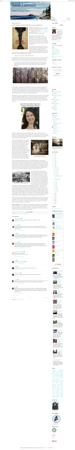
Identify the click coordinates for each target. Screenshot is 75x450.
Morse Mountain (54, 374)
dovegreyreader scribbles (57, 123)
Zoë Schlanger (54, 220)
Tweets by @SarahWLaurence (56, 208)
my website (54, 48)
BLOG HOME (14, 20)
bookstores (56, 380)
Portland (56, 376)
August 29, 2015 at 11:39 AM (19, 256)
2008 (54, 202)
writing (61, 394)
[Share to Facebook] (31, 212)
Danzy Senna (56, 246)
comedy (59, 381)
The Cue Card (55, 115)
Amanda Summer (17, 218)
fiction (61, 384)
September (56, 172)
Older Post (46, 297)
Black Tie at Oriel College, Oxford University (58, 360)
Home (30, 297)
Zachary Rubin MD (55, 231)
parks (53, 388)
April (55, 186)
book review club (57, 378)
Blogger (53, 447)
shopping (53, 392)
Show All (62, 134)
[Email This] (27, 212)
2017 (54, 163)
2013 (54, 194)
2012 (54, 196)
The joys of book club (56, 100)
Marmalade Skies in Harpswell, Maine (57, 179)
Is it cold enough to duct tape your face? (60, 271)
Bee (15, 286)
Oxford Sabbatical (55, 375)
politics (61, 388)
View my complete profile (56, 41)
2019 (54, 160)
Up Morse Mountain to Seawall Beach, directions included (60, 282)
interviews (54, 386)
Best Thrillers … (55, 116)
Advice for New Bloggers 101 (60, 330)
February (55, 189)
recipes (53, 391)
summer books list (55, 393)
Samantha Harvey (57, 238)
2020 (54, 158)
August (55, 174)
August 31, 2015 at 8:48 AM (18, 263)
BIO (21, 20)
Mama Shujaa (55, 103)
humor (62, 385)
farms (58, 384)
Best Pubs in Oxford (59, 321)
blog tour (18, 213)
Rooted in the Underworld (57, 92)
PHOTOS (31, 20)
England (61, 370)
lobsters (62, 386)
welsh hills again (56, 99)
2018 (54, 161)
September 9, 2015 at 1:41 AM (19, 269)
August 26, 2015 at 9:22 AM (18, 221)
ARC (15, 213)
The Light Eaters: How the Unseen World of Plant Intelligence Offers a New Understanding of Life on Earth (57, 217)
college (56, 381)
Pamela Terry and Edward (18, 251)
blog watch (56, 377)
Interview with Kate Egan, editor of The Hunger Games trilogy (60, 302)
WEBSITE (18, 20)
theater (62, 393)
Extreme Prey (55, 108)
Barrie (15, 266)
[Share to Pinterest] (32, 212)
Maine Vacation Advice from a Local (60, 311)
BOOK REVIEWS (36, 20)
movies (53, 387)
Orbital (56, 237)
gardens (53, 385)
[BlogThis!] (28, 212)
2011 (54, 197)
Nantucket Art (58, 54)
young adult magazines (55, 397)
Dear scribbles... (55, 124)
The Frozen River (57, 241)
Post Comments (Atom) (20, 299)
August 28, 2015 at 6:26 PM (18, 248)
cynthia (15, 279)
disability (61, 382)
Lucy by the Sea (57, 254)
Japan (58, 371)
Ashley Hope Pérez (42, 27)
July (55, 181)
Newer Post (14, 297)
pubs (62, 390)
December (56, 167)
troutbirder (55, 107)
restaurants (57, 391)
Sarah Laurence (24, 5)
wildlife (57, 394)
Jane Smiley (56, 259)
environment (54, 384)
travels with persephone (57, 91)
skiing (57, 392)
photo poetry (57, 388)
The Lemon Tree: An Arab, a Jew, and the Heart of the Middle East (59, 250)
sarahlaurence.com (55, 149)
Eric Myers (59, 39)
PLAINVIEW (46, 447)
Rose (15, 233)
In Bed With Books (56, 118)
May (55, 184)
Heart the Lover (57, 233)
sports (60, 392)
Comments (55, 63)
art (52, 377)
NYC (59, 374)
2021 (54, 157)
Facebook (54, 49)
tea (59, 393)
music (62, 387)
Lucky (56, 258)
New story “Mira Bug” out (57, 127)
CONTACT (48, 20)
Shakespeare (60, 376)
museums (58, 387)
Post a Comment (15, 295)
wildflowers (54, 394)
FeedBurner (59, 75)
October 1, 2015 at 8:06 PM (18, 283)
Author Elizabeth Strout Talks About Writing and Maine (60, 341)
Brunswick (54, 370)
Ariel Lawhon (56, 242)
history (21, 213)
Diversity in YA (55, 130)
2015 (54, 166)
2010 (54, 199)
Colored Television (58, 245)
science (62, 391)
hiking (56, 385)
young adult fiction (25, 213)
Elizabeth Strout (57, 255)
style (62, 392)
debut (57, 382)
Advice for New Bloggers (56, 50)
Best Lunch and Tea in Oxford (60, 350)
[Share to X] (29, 212)
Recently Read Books (58, 213)
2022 (54, 155)
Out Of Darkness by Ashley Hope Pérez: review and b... (58, 176)
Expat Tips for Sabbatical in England (60, 291)
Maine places (59, 373)
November (56, 169)
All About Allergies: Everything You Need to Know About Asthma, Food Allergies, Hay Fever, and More (57, 228)
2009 (54, 200)
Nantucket (61, 374)
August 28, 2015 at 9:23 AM (18, 238)
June (55, 183)
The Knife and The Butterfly (42, 32)
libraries (58, 386)
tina (15, 260)
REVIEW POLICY (42, 20)
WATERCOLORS (26, 20)
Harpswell (54, 371)
